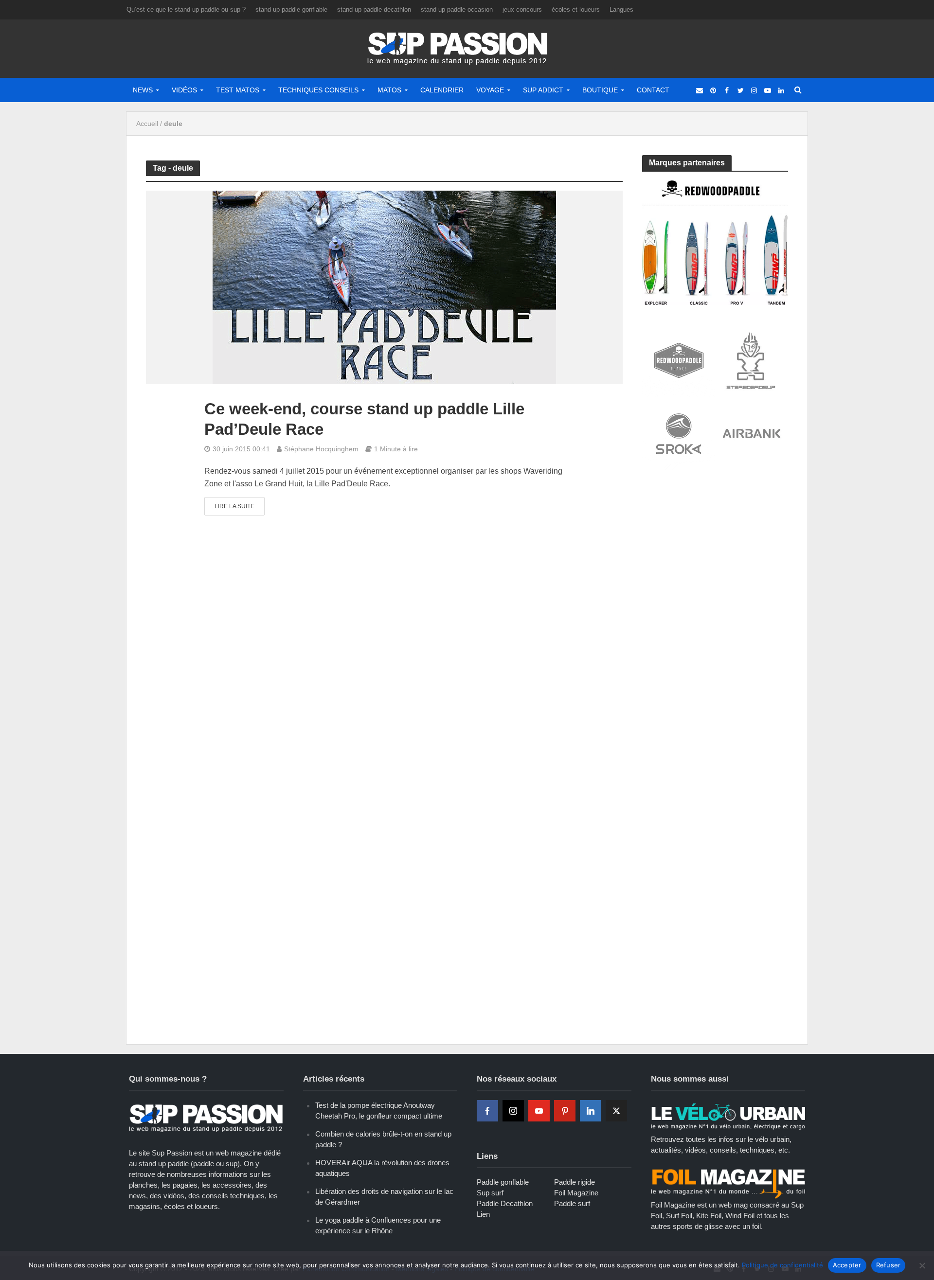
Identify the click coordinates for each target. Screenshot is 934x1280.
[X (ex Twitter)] (616, 1110)
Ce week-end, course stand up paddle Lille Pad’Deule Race (364, 419)
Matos (389, 90)
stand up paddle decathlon (374, 9)
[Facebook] (487, 1110)
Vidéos (184, 90)
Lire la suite (234, 506)
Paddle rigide (574, 1182)
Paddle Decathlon (505, 1203)
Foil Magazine (576, 1193)
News (143, 90)
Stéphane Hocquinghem (321, 449)
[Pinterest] (564, 1110)
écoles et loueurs (576, 9)
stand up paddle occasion (457, 9)
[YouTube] (539, 1110)
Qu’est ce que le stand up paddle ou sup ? (186, 9)
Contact (653, 90)
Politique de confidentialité (782, 1265)
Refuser (888, 1265)
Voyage (490, 90)
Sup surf (490, 1193)
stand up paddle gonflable (291, 9)
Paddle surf (572, 1203)
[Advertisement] (715, 550)
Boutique (600, 90)
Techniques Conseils (318, 90)
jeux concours (522, 9)
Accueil (147, 123)
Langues (621, 9)
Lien (483, 1214)
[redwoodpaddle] (715, 242)
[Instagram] (513, 1110)
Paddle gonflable (503, 1182)
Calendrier (442, 90)
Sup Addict (543, 90)
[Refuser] (922, 1265)
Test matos (237, 90)
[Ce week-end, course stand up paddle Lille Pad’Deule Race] (384, 287)
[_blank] (699, 90)
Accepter (847, 1265)
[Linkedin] (590, 1110)
